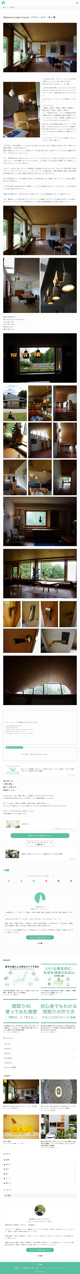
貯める (8, 1164)
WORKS (7, 1053)
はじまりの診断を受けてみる (40, 937)
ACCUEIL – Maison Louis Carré (34, 754)
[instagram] (39, 943)
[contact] (41, 943)
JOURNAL (8, 1058)
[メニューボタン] (77, 3)
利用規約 (17, 1268)
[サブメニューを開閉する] (74, 1048)
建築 (7, 870)
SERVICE (24, 824)
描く (7, 1174)
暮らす (8, 1183)
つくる (8, 1178)
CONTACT (8, 1063)
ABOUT (7, 1044)
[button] (9, 881)
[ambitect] (3, 3)
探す (7, 1169)
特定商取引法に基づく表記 (30, 1268)
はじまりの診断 (10, 1067)
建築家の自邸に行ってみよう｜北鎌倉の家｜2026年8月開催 (42, 854)
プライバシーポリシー (48, 1268)
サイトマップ (61, 1268)
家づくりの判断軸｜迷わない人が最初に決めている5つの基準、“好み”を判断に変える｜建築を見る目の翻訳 (47, 770)
